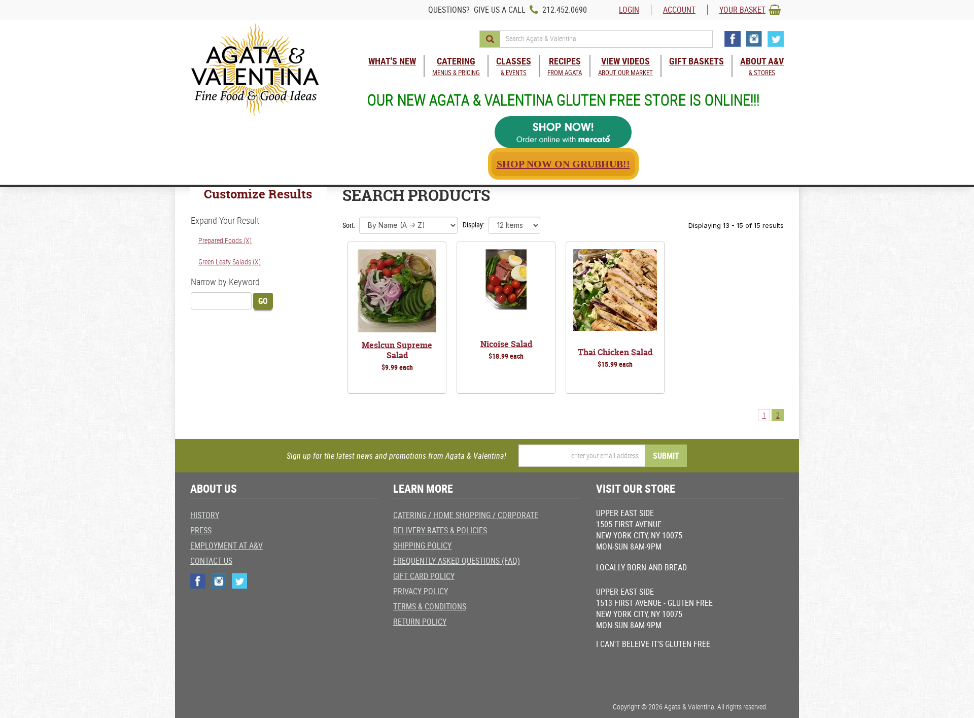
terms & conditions (429, 606)
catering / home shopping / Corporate (465, 515)
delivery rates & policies (440, 530)
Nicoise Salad (506, 344)
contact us (211, 560)
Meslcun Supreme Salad (397, 350)
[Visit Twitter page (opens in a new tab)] (776, 39)
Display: (473, 224)
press (201, 530)
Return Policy (419, 621)
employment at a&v (226, 545)
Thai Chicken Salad (615, 352)
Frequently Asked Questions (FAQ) (456, 560)
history (204, 515)
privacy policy (420, 591)
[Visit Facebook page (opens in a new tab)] (732, 39)
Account (679, 9)
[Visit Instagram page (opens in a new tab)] (754, 39)
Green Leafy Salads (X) (229, 261)
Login (629, 9)
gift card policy (424, 576)
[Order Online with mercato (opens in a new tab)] (563, 132)
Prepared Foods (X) (225, 240)
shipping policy (422, 545)
